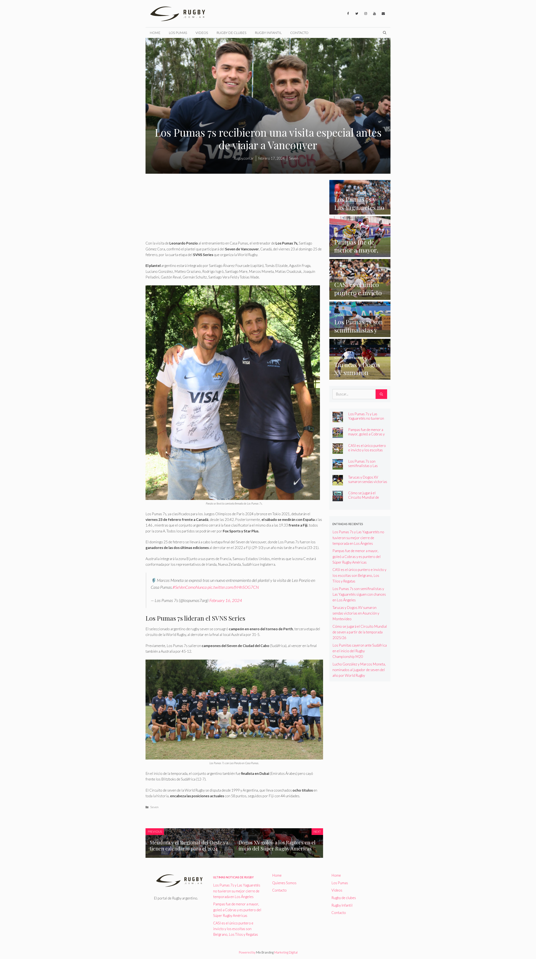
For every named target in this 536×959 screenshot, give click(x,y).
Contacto (299, 33)
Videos (202, 33)
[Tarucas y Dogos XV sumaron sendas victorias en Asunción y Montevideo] (360, 377)
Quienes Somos (284, 883)
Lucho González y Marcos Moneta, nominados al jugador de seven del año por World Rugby (359, 670)
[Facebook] (348, 13)
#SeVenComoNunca (190, 587)
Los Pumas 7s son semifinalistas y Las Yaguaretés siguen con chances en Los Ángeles (366, 468)
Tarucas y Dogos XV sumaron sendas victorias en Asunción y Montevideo (367, 484)
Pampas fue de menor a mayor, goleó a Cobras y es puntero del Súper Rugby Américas (366, 436)
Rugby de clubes (231, 33)
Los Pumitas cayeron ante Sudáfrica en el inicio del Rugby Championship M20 (359, 651)
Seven (154, 807)
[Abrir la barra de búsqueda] (384, 32)
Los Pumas (178, 33)
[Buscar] (381, 394)
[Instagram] (365, 13)
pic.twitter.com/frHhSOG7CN (233, 587)
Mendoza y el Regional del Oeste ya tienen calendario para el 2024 (189, 845)
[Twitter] (356, 13)
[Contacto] (383, 13)
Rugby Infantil (268, 33)
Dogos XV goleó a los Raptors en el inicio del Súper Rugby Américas (277, 845)
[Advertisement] (234, 209)
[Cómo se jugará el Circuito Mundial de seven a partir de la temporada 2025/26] (337, 498)
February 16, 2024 (225, 600)
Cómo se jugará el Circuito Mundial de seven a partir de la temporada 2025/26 (363, 499)
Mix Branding (265, 952)
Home (155, 33)
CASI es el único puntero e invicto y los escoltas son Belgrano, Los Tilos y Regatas (367, 452)
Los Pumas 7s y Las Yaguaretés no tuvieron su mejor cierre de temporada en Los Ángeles (358, 537)
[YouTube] (374, 13)
